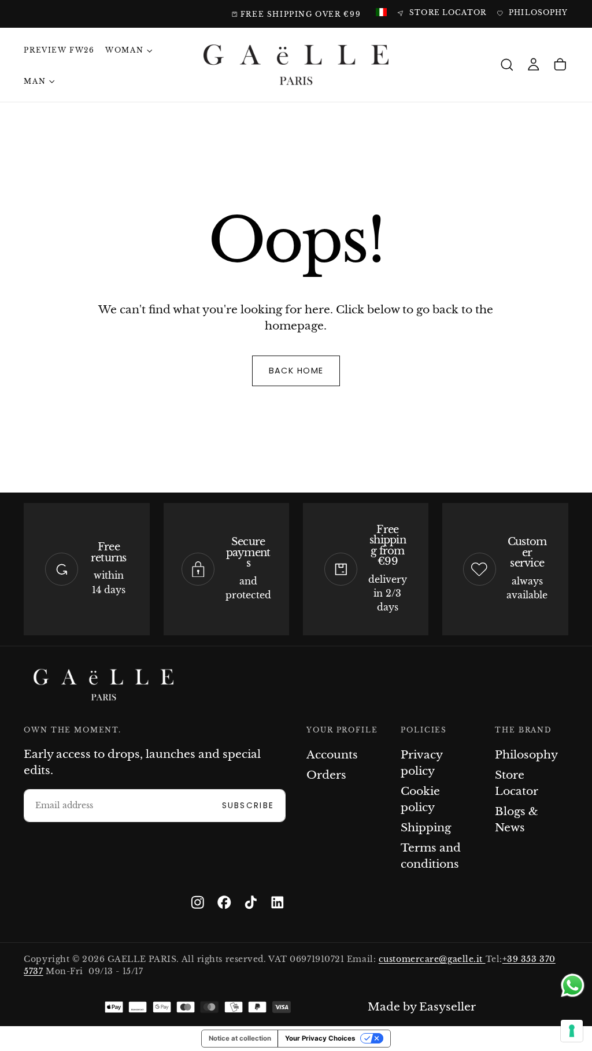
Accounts (332, 754)
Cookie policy (420, 799)
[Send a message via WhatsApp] (572, 985)
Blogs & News (516, 819)
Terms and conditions (431, 856)
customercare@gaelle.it (432, 959)
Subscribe (248, 805)
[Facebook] (224, 902)
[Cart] (560, 65)
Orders (326, 775)
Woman (124, 50)
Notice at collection (240, 1038)
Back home (296, 370)
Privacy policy (421, 763)
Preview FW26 (59, 50)
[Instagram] (198, 902)
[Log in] (534, 65)
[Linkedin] (277, 902)
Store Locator (516, 783)
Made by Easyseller (422, 1006)
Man (35, 81)
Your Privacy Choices (320, 1038)
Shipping (426, 827)
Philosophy (526, 754)
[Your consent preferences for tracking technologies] (572, 1031)
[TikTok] (251, 902)
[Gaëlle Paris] (103, 685)
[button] (507, 65)
